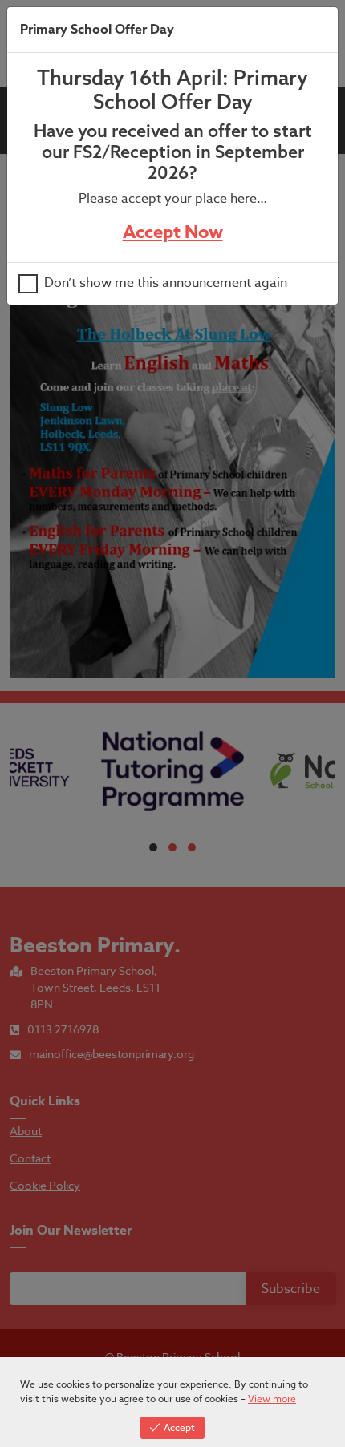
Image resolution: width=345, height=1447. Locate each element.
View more (272, 1398)
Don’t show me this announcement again (165, 284)
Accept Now (173, 232)
